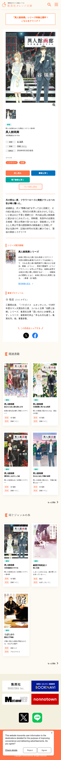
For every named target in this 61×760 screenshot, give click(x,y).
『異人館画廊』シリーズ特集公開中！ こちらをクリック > (30, 19)
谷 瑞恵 (20, 142)
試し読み (17, 173)
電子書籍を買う (17, 180)
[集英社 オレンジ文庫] (17, 6)
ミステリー (11, 163)
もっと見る (51, 502)
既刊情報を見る (24, 284)
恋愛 (22, 163)
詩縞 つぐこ (22, 146)
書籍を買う (43, 173)
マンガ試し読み (30, 187)
